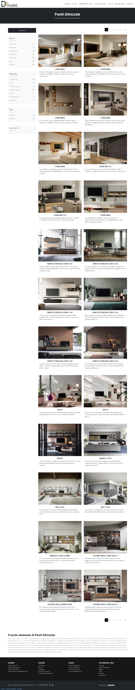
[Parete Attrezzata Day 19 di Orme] (60, 391)
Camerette (102, 675)
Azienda (67, 4)
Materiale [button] (13, 74)
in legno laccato (21, 97)
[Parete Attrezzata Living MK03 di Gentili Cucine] (60, 99)
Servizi (40, 667)
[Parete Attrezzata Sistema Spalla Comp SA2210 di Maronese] (105, 586)
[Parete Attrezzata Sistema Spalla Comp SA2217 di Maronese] (105, 537)
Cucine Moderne (74, 665)
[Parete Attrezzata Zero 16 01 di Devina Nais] (60, 245)
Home (56, 18)
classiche (21, 115)
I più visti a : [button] (14, 128)
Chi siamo (41, 665)
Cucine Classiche (74, 667)
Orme (21, 61)
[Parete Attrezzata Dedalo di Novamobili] (60, 440)
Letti (100, 671)
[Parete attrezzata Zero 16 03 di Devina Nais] (60, 294)
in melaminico (21, 80)
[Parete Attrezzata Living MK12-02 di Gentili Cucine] (60, 196)
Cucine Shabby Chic (75, 671)
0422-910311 (15, 669)
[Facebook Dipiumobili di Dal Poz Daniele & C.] (50, 685)
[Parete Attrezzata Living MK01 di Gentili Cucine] (60, 51)
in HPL (21, 83)
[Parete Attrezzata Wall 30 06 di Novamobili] (105, 488)
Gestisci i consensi (17, 689)
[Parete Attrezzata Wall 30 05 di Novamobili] (60, 488)
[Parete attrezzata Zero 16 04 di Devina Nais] (105, 294)
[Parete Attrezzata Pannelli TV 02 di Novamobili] (105, 440)
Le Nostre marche (44, 671)
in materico (21, 100)
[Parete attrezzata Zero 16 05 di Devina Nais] (60, 342)
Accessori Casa (100, 4)
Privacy (2, 689)
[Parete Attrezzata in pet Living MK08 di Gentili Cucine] (105, 196)
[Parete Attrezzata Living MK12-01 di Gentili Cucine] (105, 148)
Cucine (74, 4)
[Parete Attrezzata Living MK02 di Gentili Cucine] (105, 51)
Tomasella (21, 64)
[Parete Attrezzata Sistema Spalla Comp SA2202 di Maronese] (60, 586)
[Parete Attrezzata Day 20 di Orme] (105, 391)
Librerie (101, 665)
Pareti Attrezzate (75, 18)
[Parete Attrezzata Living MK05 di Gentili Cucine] (105, 99)
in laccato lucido (21, 86)
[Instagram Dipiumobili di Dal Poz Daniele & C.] (52, 685)
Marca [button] (12, 38)
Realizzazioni (120, 4)
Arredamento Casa (86, 4)
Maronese (21, 54)
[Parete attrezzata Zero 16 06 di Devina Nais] (105, 342)
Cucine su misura (74, 669)
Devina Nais (21, 47)
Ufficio (110, 4)
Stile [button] (11, 109)
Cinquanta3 (21, 44)
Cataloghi (41, 669)
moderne (21, 119)
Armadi (101, 673)
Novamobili (21, 58)
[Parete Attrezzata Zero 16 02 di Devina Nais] (105, 245)
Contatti (129, 4)
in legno (21, 93)
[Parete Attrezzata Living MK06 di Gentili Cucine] (60, 148)
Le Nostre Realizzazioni (45, 673)
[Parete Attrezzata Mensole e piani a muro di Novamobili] (60, 537)
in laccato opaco (21, 90)
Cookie (8, 689)
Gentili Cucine (21, 51)
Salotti (101, 669)
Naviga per (22, 30)
